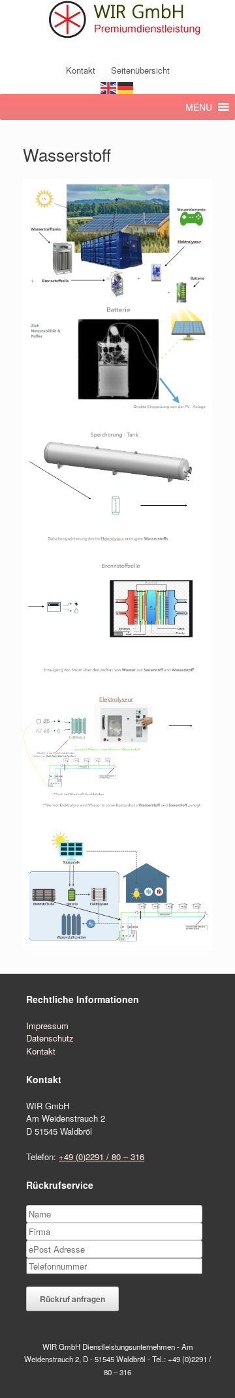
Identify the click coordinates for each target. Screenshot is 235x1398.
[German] (126, 87)
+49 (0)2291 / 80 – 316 (101, 1156)
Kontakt (80, 70)
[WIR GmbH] (117, 20)
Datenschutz (50, 1038)
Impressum (47, 1025)
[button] (198, 107)
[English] (109, 87)
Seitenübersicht (140, 70)
